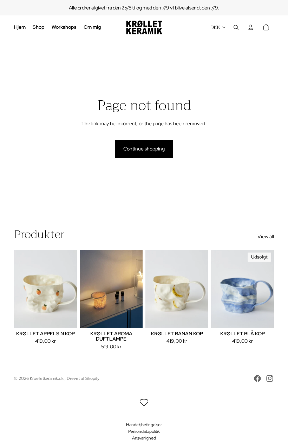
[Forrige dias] (19, 289)
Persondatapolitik (144, 431)
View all (265, 236)
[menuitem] (20, 27)
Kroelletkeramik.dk (47, 378)
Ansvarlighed (144, 438)
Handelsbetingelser (144, 425)
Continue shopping (144, 149)
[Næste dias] (71, 289)
